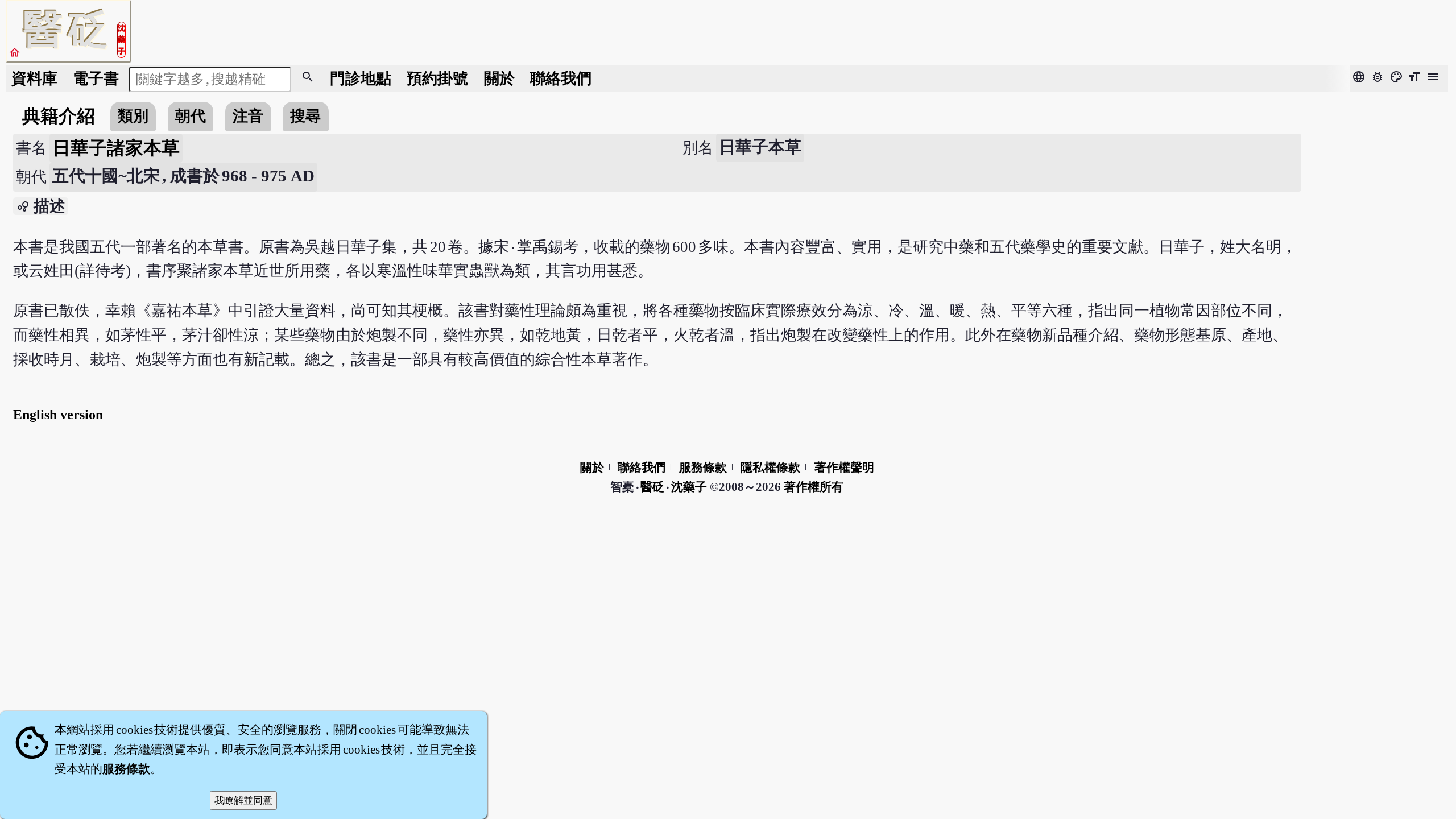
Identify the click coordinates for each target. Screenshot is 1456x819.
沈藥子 (689, 487)
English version (58, 414)
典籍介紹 (58, 116)
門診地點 (360, 78)
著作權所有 (813, 487)
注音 (248, 116)
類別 (133, 116)
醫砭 (653, 487)
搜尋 (305, 116)
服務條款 (703, 467)
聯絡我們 (561, 78)
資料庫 (34, 78)
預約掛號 (437, 78)
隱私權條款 (770, 467)
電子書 (96, 78)
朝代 (190, 116)
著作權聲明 (844, 467)
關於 (499, 78)
